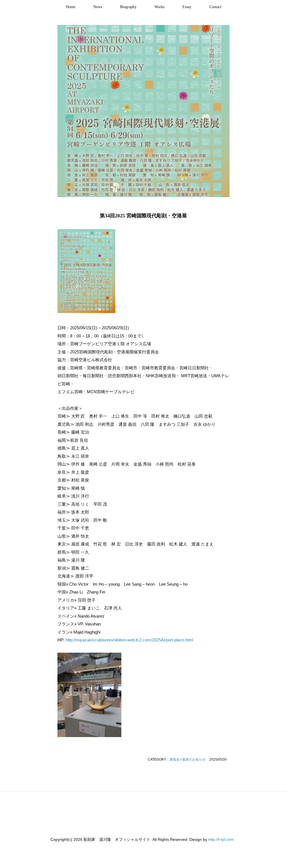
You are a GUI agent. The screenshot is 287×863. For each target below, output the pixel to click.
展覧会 (175, 759)
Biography (128, 7)
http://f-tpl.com (221, 839)
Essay (186, 7)
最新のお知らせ (194, 759)
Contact (215, 7)
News (97, 7)
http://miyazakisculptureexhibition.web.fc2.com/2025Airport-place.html (129, 640)
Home (70, 7)
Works (159, 7)
